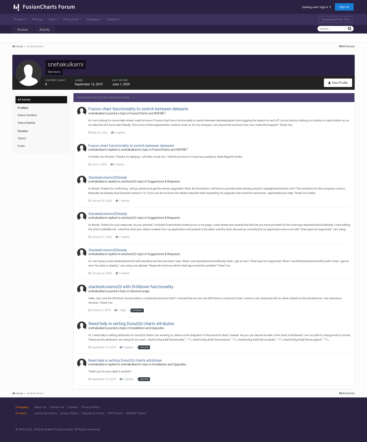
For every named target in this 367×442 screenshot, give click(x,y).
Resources (71, 19)
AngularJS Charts (93, 413)
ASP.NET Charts (136, 413)
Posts (21, 145)
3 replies (119, 132)
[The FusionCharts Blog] (313, 430)
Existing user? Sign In (315, 7)
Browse (23, 29)
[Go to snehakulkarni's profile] (81, 111)
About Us (40, 407)
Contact (112, 19)
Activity (44, 29)
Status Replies (26, 122)
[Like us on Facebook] (322, 430)
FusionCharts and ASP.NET (148, 113)
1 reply (121, 310)
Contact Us (57, 407)
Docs (52, 19)
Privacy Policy (90, 407)
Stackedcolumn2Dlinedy (107, 177)
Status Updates (27, 115)
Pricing (36, 19)
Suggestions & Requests (163, 181)
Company (92, 19)
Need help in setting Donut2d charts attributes (131, 323)
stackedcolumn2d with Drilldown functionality (130, 286)
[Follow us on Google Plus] (341, 430)
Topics (22, 138)
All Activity (24, 99)
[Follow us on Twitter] (332, 430)
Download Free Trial (335, 19)
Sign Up (344, 6)
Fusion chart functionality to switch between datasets (138, 108)
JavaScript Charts (45, 413)
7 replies (123, 200)
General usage (140, 291)
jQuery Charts (69, 413)
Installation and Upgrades (147, 328)
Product (19, 19)
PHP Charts (115, 413)
